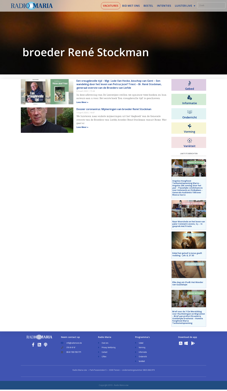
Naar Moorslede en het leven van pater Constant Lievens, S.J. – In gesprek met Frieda (188, 224)
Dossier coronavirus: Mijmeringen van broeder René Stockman (113, 109)
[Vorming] (189, 126)
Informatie (189, 103)
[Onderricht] (189, 112)
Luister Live (183, 5)
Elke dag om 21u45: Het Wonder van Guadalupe (187, 283)
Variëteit (189, 146)
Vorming (189, 131)
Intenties (164, 5)
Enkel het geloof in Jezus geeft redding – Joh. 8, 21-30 (187, 254)
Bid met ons (131, 5)
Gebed (189, 89)
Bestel (148, 5)
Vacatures (110, 5)
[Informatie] (189, 97)
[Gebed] (189, 83)
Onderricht (189, 117)
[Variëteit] (189, 140)
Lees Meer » (82, 102)
